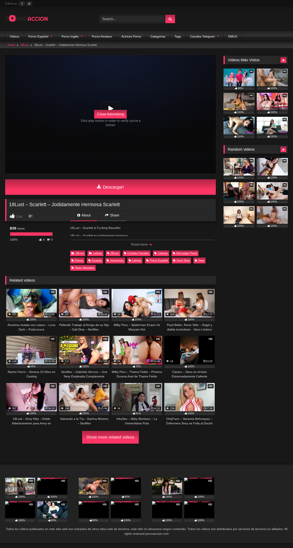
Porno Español (38, 36)
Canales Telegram (202, 36)
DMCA (232, 36)
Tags (178, 36)
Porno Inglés (70, 36)
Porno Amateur (102, 36)
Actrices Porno (131, 36)
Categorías (157, 36)
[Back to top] (279, 535)
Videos (14, 36)
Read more (140, 244)
